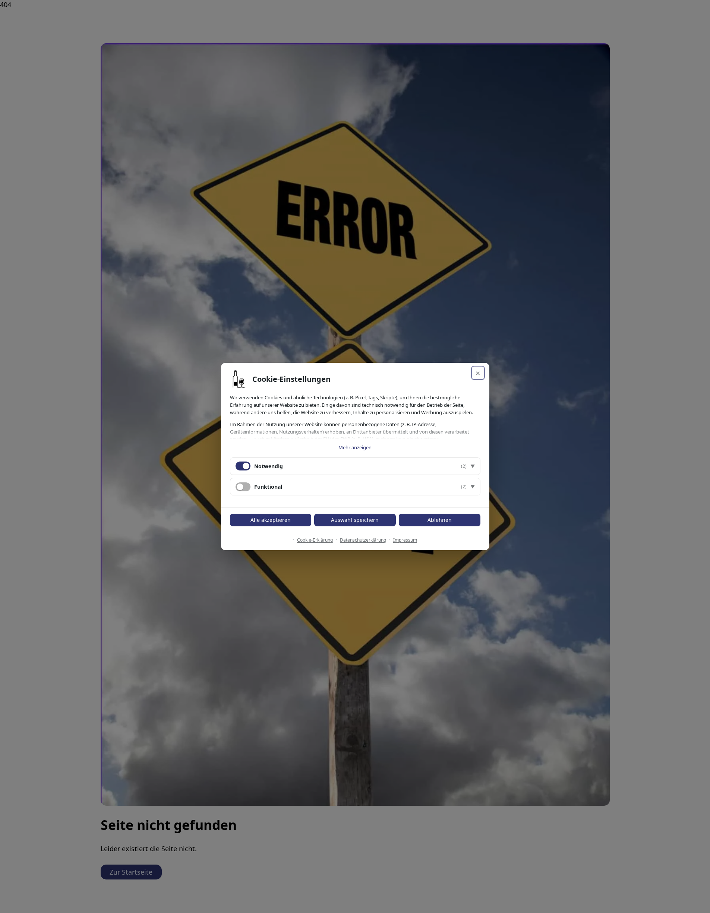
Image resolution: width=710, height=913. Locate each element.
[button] (355, 466)
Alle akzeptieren (270, 519)
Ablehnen (439, 519)
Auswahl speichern (355, 519)
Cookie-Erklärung (315, 540)
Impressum (405, 540)
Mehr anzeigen (355, 447)
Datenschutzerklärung (363, 540)
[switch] (243, 486)
